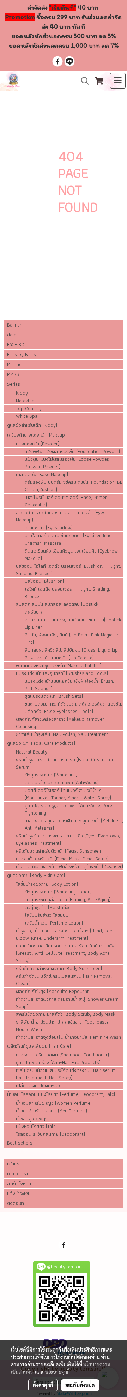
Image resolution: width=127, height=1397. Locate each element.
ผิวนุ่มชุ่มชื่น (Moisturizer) (49, 907)
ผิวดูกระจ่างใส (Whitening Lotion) (58, 892)
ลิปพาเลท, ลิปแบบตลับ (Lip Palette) (59, 657)
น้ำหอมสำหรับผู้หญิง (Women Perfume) (54, 1103)
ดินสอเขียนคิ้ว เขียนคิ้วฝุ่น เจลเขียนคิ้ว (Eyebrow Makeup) (71, 554)
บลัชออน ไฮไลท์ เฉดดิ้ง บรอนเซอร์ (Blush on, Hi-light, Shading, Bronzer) (68, 569)
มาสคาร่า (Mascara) (43, 543)
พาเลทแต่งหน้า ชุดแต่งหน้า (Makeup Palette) (58, 665)
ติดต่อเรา (15, 1203)
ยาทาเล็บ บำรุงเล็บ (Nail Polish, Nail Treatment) (63, 734)
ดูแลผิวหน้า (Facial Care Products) (41, 743)
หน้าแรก (14, 1163)
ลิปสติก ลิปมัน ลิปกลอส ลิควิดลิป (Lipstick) (58, 604)
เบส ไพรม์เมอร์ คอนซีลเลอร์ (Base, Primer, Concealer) (66, 501)
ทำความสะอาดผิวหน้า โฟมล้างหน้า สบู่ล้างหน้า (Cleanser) (69, 866)
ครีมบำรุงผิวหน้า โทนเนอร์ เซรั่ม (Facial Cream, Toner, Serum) (67, 763)
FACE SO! (16, 344)
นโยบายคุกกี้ (57, 1371)
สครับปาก (34, 612)
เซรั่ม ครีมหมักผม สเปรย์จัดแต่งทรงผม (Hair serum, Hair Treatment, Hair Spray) (66, 1074)
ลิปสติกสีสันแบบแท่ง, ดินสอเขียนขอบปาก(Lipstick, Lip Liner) (73, 623)
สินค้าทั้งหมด (19, 1183)
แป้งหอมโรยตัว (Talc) (36, 1126)
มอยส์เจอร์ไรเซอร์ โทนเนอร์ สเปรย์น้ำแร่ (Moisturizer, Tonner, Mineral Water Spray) (68, 794)
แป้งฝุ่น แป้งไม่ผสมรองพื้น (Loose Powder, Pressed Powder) (67, 463)
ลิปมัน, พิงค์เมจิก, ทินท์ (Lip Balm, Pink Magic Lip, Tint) (73, 638)
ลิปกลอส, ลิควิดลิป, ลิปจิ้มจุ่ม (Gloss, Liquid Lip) (72, 650)
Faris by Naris (21, 354)
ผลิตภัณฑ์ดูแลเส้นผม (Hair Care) (39, 1046)
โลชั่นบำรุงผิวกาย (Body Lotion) (47, 884)
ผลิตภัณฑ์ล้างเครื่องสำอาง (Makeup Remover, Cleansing (60, 722)
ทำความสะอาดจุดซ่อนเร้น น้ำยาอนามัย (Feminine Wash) (69, 1037)
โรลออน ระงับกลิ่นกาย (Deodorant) (50, 1134)
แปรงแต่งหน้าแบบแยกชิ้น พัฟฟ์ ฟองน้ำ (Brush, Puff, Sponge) (69, 684)
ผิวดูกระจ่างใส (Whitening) (51, 775)
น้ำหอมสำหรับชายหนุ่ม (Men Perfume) (51, 1111)
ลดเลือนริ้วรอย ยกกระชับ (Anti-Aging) (62, 782)
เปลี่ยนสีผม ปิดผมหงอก (38, 1085)
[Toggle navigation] (118, 81)
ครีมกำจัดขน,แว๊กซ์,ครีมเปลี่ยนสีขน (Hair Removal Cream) (64, 979)
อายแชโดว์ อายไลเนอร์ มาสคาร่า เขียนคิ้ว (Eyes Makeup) (60, 516)
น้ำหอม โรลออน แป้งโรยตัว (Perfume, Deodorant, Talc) (61, 1094)
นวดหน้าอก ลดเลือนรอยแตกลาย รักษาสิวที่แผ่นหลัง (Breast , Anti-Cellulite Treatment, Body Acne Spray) (65, 953)
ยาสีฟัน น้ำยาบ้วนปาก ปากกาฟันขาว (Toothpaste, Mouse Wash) (63, 1025)
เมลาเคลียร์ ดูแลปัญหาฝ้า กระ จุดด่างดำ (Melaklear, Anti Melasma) (74, 824)
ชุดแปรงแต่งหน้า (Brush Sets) (54, 696)
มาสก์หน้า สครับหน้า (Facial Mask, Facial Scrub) (62, 858)
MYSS (13, 374)
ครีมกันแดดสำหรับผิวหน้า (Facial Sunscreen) (59, 851)
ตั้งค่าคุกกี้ (43, 1385)
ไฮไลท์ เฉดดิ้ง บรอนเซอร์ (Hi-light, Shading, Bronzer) (67, 592)
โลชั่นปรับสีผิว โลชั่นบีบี (46, 915)
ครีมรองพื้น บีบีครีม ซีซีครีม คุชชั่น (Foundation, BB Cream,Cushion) (74, 485)
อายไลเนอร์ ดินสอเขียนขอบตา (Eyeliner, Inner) (70, 535)
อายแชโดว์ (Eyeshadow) (49, 527)
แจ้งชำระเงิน (19, 1193)
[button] (82, 81)
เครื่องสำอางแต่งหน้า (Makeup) (36, 435)
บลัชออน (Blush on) (44, 581)
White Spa (26, 416)
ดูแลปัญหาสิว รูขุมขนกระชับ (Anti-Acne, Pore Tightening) (68, 809)
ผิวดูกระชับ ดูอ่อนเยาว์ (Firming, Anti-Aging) (67, 899)
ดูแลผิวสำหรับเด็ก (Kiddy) (32, 425)
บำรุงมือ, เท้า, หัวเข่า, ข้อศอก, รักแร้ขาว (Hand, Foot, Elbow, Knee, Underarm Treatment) (65, 934)
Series (13, 384)
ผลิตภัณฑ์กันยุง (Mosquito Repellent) (53, 991)
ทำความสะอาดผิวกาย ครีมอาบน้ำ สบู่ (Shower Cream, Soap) (68, 1002)
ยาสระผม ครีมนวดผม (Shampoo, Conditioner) (62, 1055)
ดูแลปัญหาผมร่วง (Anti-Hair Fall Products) (58, 1062)
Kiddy (22, 393)
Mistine (14, 364)
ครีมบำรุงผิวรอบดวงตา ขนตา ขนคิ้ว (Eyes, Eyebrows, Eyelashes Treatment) (68, 839)
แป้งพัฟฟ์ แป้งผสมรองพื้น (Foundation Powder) (72, 451)
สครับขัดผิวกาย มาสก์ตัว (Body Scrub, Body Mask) (66, 1014)
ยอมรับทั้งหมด (80, 1385)
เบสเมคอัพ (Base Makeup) (42, 474)
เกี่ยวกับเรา (17, 1173)
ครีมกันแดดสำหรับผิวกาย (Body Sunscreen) (59, 968)
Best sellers (19, 1143)
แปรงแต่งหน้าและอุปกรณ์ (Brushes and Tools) (62, 673)
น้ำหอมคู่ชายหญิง (32, 1118)
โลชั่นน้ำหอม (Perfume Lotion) (54, 923)
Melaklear (26, 400)
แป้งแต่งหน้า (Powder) (37, 443)
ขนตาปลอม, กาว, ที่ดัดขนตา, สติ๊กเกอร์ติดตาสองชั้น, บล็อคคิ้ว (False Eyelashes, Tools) (73, 707)
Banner (14, 325)
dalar (12, 334)
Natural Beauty (31, 752)
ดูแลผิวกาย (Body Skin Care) (36, 875)
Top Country (29, 408)
